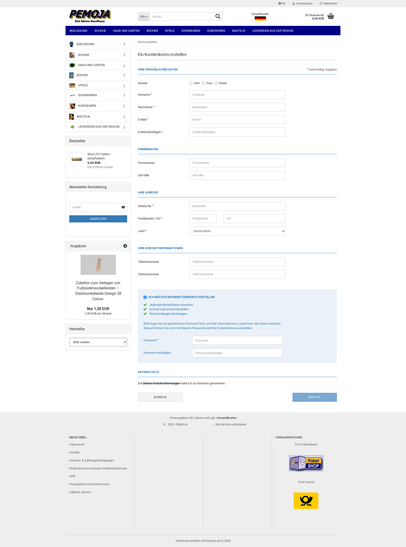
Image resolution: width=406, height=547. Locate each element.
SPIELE (170, 30)
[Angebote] (125, 246)
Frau (209, 83)
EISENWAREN (191, 30)
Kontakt (74, 452)
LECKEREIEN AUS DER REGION (272, 30)
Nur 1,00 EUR (98, 309)
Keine (223, 83)
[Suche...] (218, 16)
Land (141, 231)
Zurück (160, 397)
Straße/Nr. (145, 206)
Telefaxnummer (148, 274)
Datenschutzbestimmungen (161, 383)
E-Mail (142, 119)
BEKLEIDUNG (78, 30)
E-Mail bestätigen (150, 132)
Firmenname (146, 163)
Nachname (145, 107)
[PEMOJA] (100, 16)
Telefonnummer (148, 262)
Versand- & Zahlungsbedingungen (91, 460)
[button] (282, 3)
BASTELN (238, 30)
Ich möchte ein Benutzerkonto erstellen (181, 297)
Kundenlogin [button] (304, 3)
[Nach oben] (393, 540)
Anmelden (98, 218)
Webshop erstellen (188, 541)
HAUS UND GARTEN (126, 30)
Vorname (144, 94)
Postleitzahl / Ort (149, 218)
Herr (197, 83)
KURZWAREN (216, 30)
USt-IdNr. (144, 175)
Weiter (314, 397)
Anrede (142, 83)
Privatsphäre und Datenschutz (89, 484)
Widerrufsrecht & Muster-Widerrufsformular (98, 468)
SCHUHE (100, 30)
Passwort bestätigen (157, 352)
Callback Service (80, 492)
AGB (72, 476)
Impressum (76, 444)
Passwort (150, 340)
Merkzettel (330, 3)
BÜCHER (152, 30)
